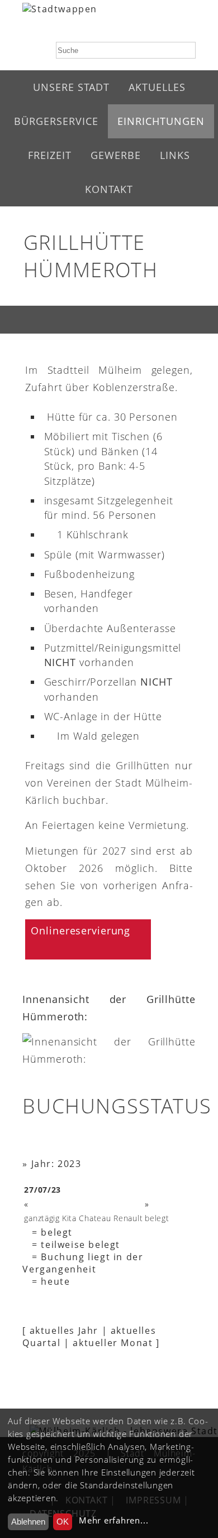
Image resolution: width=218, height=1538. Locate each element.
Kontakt (109, 189)
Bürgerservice (56, 121)
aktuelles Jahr (64, 1330)
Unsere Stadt (71, 87)
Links (175, 155)
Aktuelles (157, 87)
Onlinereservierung (80, 930)
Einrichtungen (161, 121)
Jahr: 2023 (56, 1164)
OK (62, 1521)
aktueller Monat (113, 1343)
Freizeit (50, 155)
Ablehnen (28, 1521)
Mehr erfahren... (113, 1520)
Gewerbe (116, 155)
